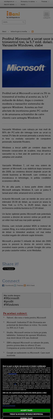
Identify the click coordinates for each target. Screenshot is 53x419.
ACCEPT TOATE (26, 410)
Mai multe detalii (12, 373)
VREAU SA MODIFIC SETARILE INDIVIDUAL (26, 414)
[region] (26, 388)
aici (15, 383)
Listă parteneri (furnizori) (9, 405)
